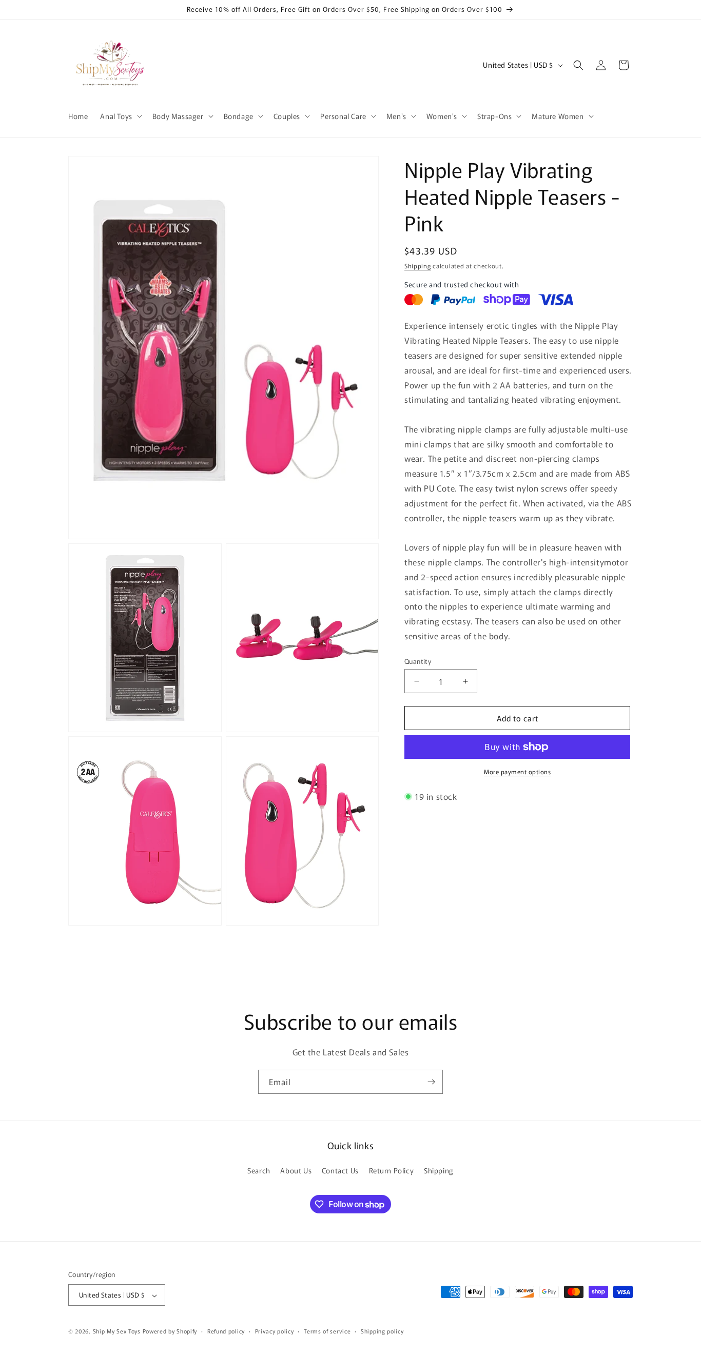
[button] (120, 116)
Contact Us (340, 1170)
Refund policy (226, 1331)
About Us (295, 1170)
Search (258, 1170)
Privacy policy (274, 1331)
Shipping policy (382, 1331)
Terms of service (327, 1331)
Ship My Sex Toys (117, 1331)
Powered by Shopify (170, 1331)
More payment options (517, 771)
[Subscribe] (431, 1082)
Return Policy (391, 1170)
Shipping (417, 265)
